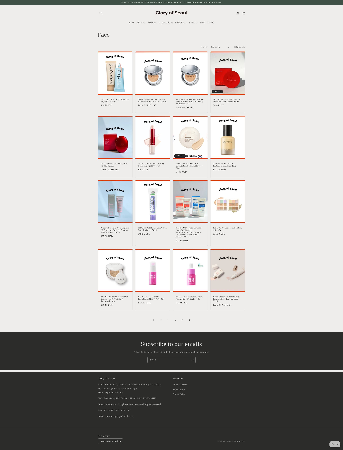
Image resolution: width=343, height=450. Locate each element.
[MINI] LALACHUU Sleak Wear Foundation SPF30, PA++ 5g (189, 298)
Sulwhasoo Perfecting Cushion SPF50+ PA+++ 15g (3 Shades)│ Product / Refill (189, 101)
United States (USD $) (109, 441)
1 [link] (153, 320)
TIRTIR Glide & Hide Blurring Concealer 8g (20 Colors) (151, 165)
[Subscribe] (192, 360)
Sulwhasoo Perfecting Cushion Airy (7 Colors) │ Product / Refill (152, 100)
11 (182, 320)
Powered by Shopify (238, 441)
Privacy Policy (179, 394)
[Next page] (190, 320)
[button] (101, 13)
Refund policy (179, 389)
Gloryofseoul (227, 441)
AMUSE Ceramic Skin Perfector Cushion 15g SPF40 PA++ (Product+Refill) (114, 299)
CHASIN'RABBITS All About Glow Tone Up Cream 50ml (152, 229)
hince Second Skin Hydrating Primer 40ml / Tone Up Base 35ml (226, 299)
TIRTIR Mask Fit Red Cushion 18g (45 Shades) (114, 165)
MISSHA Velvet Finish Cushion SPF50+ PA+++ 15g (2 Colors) (227, 100)
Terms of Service (180, 385)
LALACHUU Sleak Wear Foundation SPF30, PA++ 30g (151, 298)
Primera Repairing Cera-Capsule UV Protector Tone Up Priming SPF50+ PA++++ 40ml (115, 230)
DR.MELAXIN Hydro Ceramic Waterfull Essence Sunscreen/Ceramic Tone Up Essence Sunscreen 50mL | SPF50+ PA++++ (188, 232)
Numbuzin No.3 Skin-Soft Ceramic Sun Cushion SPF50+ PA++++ (189, 166)
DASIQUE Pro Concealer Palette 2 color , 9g (227, 229)
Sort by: (205, 47)
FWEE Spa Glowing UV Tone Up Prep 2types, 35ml (114, 100)
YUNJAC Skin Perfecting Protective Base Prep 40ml (224, 165)
